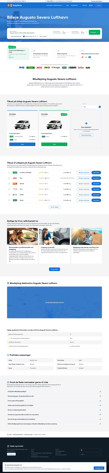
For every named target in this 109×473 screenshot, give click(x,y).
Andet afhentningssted (16, 36)
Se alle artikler (54, 269)
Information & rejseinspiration (54, 5)
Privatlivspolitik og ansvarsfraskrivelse (39, 456)
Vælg (22, 144)
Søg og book (96, 172)
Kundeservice (74, 5)
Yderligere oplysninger (84, 172)
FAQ (67, 5)
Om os (32, 449)
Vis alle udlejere (54, 207)
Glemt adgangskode (60, 451)
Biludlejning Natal (29, 434)
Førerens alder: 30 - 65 (30, 36)
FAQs (32, 451)
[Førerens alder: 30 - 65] (24, 36)
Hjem (10, 434)
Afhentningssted (13, 31)
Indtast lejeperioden (86, 135)
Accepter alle (99, 468)
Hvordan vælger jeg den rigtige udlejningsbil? (41, 453)
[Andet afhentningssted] (9, 36)
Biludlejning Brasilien (18, 434)
